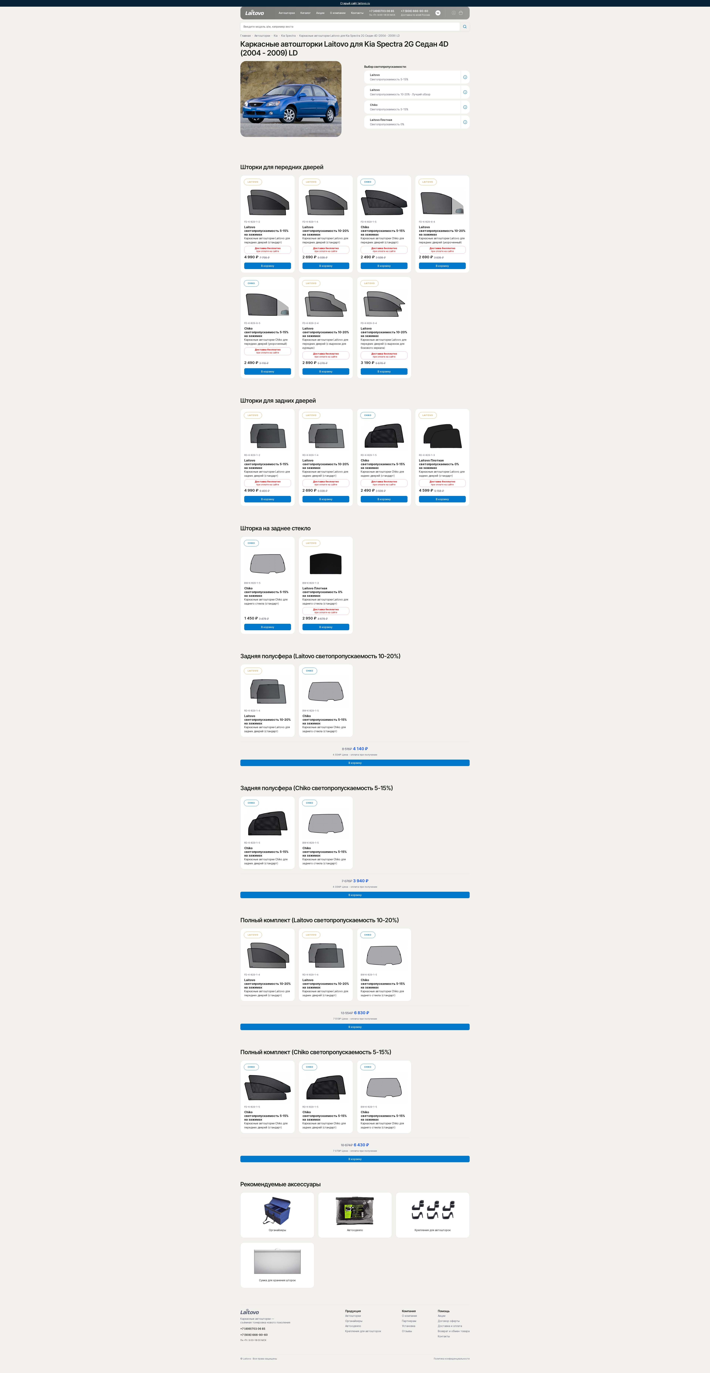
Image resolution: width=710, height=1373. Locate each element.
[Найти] (464, 27)
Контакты (357, 12)
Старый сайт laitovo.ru (355, 3)
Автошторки (287, 12)
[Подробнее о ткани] (465, 77)
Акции (320, 12)
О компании (338, 12)
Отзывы (407, 1331)
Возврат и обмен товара (454, 1331)
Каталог (305, 12)
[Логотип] (254, 12)
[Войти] (454, 13)
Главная (245, 35)
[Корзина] (461, 13)
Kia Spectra (288, 35)
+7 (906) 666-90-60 (414, 11)
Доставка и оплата (450, 1326)
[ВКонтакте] (438, 13)
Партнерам (409, 1321)
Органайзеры (353, 1321)
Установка (408, 1326)
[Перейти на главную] (249, 1311)
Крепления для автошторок (363, 1331)
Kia (276, 35)
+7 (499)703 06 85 (381, 11)
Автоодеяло (353, 1326)
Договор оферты (449, 1321)
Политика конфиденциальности (452, 1358)
